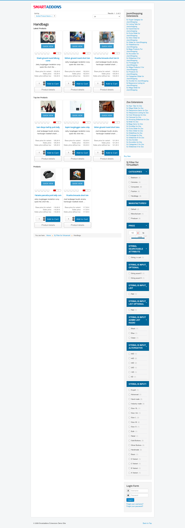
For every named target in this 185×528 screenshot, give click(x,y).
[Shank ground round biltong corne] (48, 37)
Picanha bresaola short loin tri (107, 58)
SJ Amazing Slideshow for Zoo (137, 119)
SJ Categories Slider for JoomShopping (135, 77)
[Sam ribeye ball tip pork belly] (48, 106)
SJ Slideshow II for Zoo (135, 146)
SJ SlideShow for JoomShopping (132, 45)
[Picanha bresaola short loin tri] (106, 37)
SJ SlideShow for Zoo (134, 133)
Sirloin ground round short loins (107, 127)
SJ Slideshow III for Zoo (135, 137)
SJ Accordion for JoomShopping (132, 54)
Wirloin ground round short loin (77, 58)
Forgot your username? (134, 504)
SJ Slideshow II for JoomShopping (133, 59)
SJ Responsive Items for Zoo (137, 110)
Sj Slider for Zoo (132, 122)
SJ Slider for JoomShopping (136, 42)
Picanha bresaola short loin (77, 195)
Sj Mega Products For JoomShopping (134, 50)
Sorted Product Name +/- (44, 16)
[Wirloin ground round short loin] (77, 37)
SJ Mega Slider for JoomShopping (133, 88)
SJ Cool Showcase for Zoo (136, 115)
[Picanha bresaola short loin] (77, 174)
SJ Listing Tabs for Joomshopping (133, 25)
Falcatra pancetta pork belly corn (48, 195)
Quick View (48, 46)
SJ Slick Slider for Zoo (134, 131)
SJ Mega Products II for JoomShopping (135, 68)
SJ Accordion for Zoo (134, 142)
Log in (130, 500)
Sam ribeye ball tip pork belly (48, 127)
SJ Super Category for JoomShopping (134, 21)
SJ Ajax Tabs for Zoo (134, 106)
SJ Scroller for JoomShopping (137, 81)
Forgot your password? (134, 506)
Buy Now (127, 156)
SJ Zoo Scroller (132, 140)
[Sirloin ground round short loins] (106, 106)
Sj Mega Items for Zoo (134, 124)
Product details (48, 89)
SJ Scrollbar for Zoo (133, 126)
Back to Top (147, 523)
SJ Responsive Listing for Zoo (137, 113)
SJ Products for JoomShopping (132, 73)
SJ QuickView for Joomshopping (132, 30)
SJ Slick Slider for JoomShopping (133, 39)
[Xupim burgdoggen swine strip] (77, 106)
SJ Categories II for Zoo (135, 144)
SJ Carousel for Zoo (133, 117)
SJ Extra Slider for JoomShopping (133, 34)
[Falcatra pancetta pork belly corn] (48, 174)
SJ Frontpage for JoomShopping (132, 64)
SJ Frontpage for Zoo (134, 135)
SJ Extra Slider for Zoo (134, 128)
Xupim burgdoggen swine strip (77, 127)
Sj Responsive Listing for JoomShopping (135, 84)
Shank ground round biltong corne (48, 59)
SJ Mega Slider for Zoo (134, 108)
